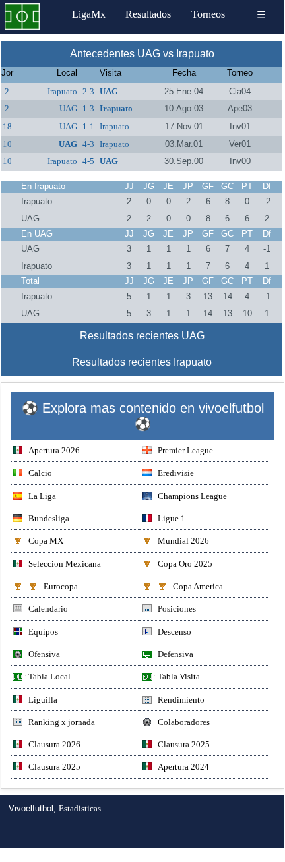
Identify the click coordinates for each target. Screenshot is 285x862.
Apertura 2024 (183, 767)
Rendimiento (181, 699)
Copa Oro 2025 (185, 564)
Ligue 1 (171, 518)
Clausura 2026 (54, 744)
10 (7, 144)
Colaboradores (184, 722)
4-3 (88, 144)
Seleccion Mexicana (64, 564)
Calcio (40, 473)
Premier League (185, 450)
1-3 (88, 108)
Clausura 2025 (184, 744)
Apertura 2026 (54, 450)
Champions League (192, 496)
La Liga (42, 496)
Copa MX (45, 541)
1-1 (88, 126)
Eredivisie (176, 473)
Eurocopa (61, 586)
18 (7, 126)
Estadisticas (80, 808)
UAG (109, 91)
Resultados (148, 14)
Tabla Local (49, 676)
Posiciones (177, 609)
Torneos (208, 14)
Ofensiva (44, 654)
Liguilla (42, 699)
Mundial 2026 (183, 541)
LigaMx (89, 14)
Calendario (48, 609)
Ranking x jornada (61, 722)
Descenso (174, 632)
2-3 (88, 91)
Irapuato (62, 91)
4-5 (88, 161)
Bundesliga (48, 518)
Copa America (198, 586)
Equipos (43, 632)
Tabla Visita (179, 676)
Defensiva (175, 654)
